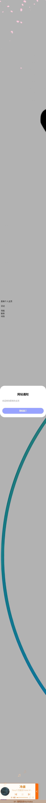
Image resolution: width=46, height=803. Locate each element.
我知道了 (23, 411)
